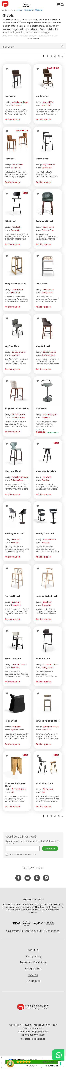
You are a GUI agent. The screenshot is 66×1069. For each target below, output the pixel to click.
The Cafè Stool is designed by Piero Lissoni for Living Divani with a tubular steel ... (47, 299)
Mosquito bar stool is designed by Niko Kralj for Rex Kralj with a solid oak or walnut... (47, 486)
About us (33, 950)
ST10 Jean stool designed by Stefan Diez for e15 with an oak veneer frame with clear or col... (48, 798)
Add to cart (52, 432)
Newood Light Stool (46, 596)
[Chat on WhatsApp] (58, 1055)
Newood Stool (12, 596)
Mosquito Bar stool (46, 471)
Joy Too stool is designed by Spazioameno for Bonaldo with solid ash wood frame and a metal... (16, 361)
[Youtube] (27, 880)
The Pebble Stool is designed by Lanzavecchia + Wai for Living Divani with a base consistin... (47, 673)
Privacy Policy (31, 854)
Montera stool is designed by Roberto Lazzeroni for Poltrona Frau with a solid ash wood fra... (16, 486)
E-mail (24, 848)
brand (13, 105)
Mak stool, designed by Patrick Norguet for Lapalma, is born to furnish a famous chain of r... (48, 423)
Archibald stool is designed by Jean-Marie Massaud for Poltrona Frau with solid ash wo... (47, 236)
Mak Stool (41, 408)
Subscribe (50, 848)
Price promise (33, 968)
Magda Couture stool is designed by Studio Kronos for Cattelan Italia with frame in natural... (16, 423)
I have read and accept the (22, 854)
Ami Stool (10, 96)
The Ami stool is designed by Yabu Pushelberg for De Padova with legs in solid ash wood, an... (16, 111)
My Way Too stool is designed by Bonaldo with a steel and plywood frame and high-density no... (17, 549)
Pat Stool (10, 158)
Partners (33, 974)
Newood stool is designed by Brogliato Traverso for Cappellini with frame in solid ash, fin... (16, 611)
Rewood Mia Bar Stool (47, 720)
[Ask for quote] (17, 78)
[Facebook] (18, 880)
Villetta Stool (43, 158)
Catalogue (60, 4)
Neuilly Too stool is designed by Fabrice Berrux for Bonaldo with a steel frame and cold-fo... (47, 549)
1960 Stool (10, 221)
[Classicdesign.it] (5, 4)
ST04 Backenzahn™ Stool (15, 785)
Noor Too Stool (13, 658)
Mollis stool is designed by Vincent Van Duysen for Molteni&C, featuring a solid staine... (48, 111)
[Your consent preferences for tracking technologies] (61, 1064)
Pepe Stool (11, 720)
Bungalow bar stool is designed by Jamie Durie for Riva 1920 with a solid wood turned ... (16, 299)
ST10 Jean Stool (44, 783)
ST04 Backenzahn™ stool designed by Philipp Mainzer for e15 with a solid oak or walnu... (16, 798)
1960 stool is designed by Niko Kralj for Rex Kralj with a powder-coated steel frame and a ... (17, 236)
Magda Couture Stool (17, 408)
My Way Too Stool (14, 533)
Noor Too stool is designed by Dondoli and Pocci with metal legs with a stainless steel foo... (17, 673)
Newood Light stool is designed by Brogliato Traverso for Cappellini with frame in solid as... (46, 611)
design (16, 102)
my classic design (26, 4)
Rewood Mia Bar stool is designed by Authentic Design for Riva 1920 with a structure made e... (47, 736)
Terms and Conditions (33, 962)
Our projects (33, 981)
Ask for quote (12, 119)
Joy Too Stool (12, 346)
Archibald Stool (44, 221)
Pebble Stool (43, 658)
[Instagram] (46, 880)
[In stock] (47, 390)
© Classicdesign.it (33, 1007)
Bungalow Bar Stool (15, 283)
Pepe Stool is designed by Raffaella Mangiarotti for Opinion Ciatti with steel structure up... (16, 736)
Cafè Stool (41, 283)
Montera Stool (13, 471)
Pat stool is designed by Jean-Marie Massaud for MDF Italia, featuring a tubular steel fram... (16, 174)
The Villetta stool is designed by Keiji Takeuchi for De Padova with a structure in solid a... (46, 174)
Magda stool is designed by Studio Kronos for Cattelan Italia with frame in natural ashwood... (47, 361)
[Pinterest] (36, 880)
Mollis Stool (42, 96)
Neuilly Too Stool (45, 533)
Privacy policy (33, 956)
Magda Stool (43, 346)
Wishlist (8, 68)
